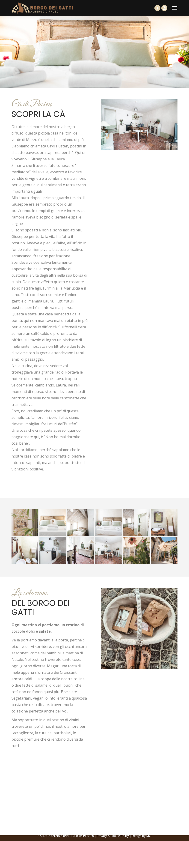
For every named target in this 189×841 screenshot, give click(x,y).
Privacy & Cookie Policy (113, 836)
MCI (148, 836)
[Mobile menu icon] (174, 8)
